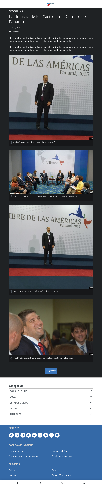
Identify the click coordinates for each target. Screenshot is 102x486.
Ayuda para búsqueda (62, 456)
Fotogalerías (16, 11)
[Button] (14, 32)
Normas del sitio (59, 451)
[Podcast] (62, 483)
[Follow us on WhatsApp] (34, 435)
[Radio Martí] (40, 483)
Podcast (12, 475)
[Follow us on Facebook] (11, 435)
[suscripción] (57, 435)
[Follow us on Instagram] (40, 435)
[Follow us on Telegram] (22, 435)
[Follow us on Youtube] (28, 435)
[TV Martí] (18, 483)
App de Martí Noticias (62, 475)
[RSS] (45, 435)
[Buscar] (84, 483)
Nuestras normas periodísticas (23, 456)
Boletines (13, 470)
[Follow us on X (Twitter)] (17, 435)
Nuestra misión (16, 451)
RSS (54, 470)
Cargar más (51, 371)
